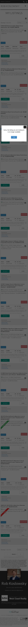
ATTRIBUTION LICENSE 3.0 (22, 615)
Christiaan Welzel (9, 615)
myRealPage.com (14, 612)
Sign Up (8, 1)
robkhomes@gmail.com (17, 590)
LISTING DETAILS (5, 56)
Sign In (3, 1)
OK (14, 137)
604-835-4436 (4, 62)
